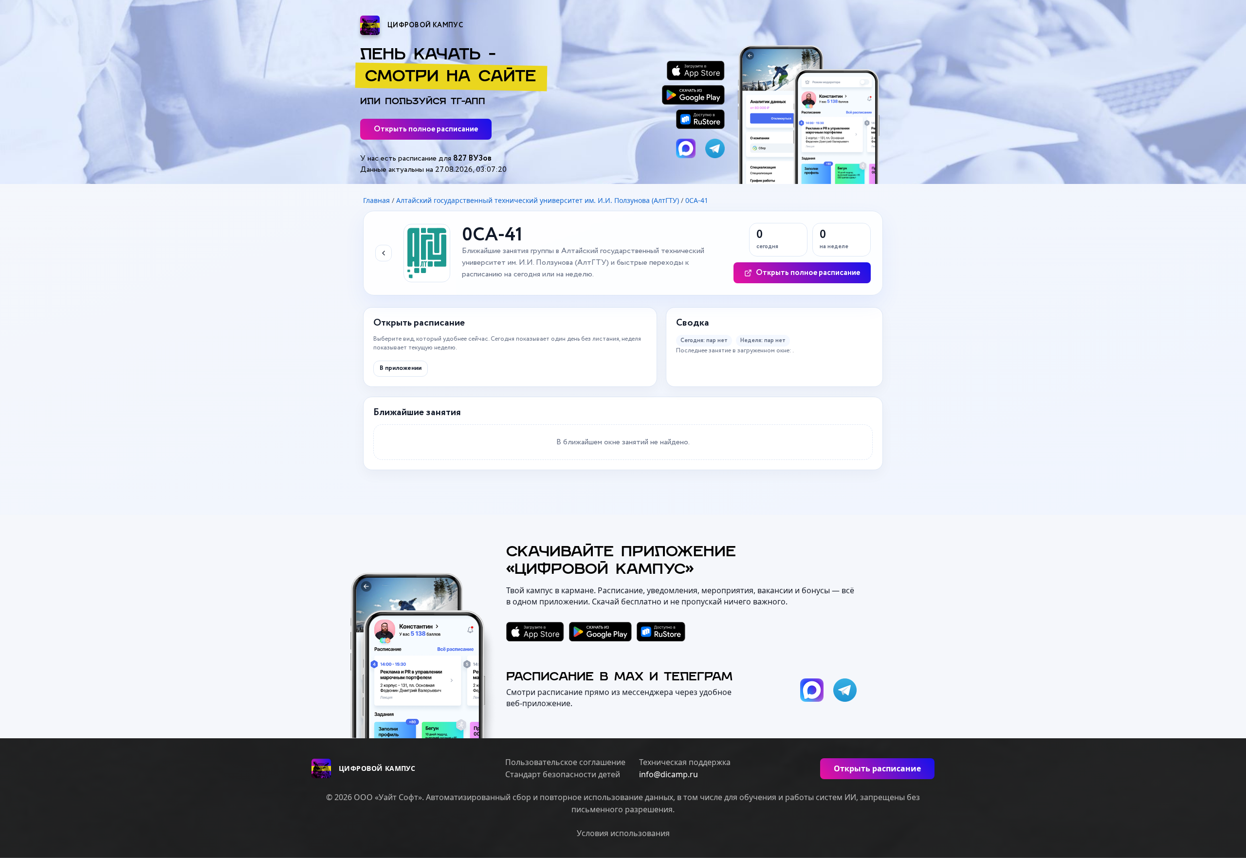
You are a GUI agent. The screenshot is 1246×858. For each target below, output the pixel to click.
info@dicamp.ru (668, 774)
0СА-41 (696, 200)
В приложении (400, 368)
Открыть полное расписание (426, 129)
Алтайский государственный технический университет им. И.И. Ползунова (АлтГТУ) (537, 200)
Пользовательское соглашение (565, 762)
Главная (376, 200)
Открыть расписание (877, 768)
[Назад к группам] (383, 253)
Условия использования (623, 833)
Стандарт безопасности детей (562, 774)
